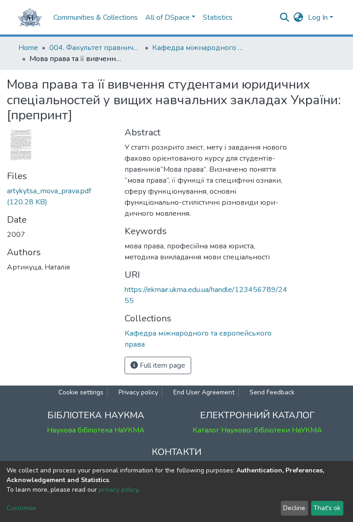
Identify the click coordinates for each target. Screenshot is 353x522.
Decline (294, 508)
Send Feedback (272, 392)
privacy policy (118, 489)
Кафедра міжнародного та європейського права (198, 48)
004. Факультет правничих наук (95, 48)
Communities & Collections (95, 17)
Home (28, 48)
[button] (298, 17)
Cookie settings (80, 392)
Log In (318, 17)
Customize (21, 508)
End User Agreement (203, 392)
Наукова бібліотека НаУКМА (96, 430)
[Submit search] (285, 17)
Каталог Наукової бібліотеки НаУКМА (257, 430)
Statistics (218, 17)
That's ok (327, 508)
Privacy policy (138, 392)
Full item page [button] (161, 365)
